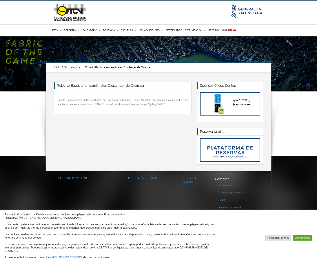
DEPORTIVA (70, 30)
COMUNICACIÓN (193, 30)
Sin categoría (72, 67)
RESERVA (213, 30)
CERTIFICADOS (174, 30)
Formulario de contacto (230, 207)
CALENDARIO (90, 30)
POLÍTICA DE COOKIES (67, 257)
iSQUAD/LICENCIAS (149, 30)
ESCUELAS (127, 30)
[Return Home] (70, 12)
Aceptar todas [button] (302, 237)
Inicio (57, 67)
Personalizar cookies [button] (278, 237)
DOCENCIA (109, 30)
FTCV (55, 30)
